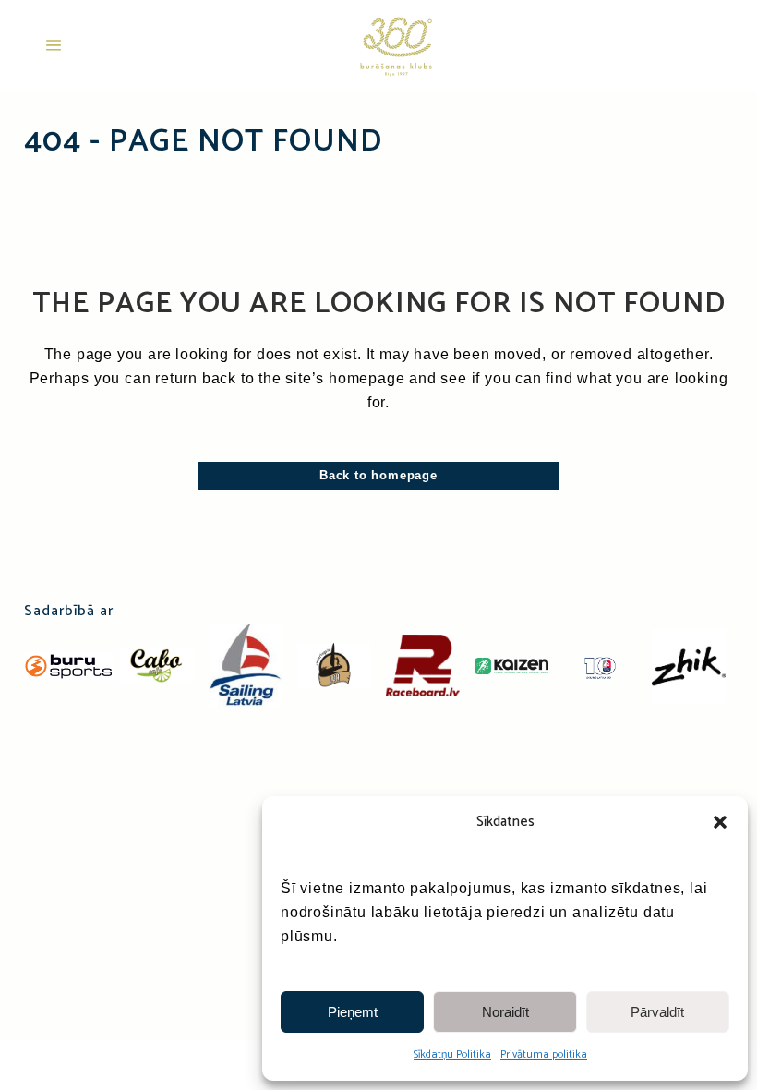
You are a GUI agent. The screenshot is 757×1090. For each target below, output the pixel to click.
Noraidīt (505, 1012)
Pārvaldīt (657, 1012)
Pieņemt (353, 1012)
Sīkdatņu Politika (452, 1054)
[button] (720, 822)
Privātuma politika (543, 1054)
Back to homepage (378, 475)
